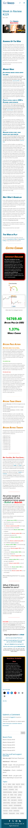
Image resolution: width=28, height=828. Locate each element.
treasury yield (12, 813)
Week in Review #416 (9, 745)
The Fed (10, 810)
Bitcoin (22, 784)
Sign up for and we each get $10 (13, 644)
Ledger (14, 465)
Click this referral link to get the (14, 646)
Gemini (20, 472)
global (4, 797)
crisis (16, 789)
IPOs (9, 800)
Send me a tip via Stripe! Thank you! (14, 638)
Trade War (5, 813)
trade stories (16, 810)
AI (6, 784)
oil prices (20, 800)
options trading (6, 802)
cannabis (16, 787)
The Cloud (5, 810)
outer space (13, 802)
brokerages (10, 787)
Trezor (20, 465)
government (13, 797)
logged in (12, 717)
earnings (15, 792)
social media (14, 808)
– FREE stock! (10, 761)
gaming (19, 794)
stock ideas (20, 808)
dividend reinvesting (7, 792)
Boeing (4, 787)
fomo (16, 794)
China (20, 787)
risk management (17, 805)
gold (8, 797)
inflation (5, 800)
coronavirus (11, 789)
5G (3, 784)
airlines (9, 784)
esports (5, 794)
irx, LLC (20, 823)
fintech (11, 794)
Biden (13, 784)
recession (5, 805)
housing (19, 797)
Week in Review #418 (9, 739)
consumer (5, 789)
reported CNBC (16, 80)
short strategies (6, 808)
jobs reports (14, 800)
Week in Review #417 (9, 742)
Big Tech (18, 784)
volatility (22, 813)
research (10, 805)
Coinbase (5, 473)
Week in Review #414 (9, 750)
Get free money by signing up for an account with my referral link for (14, 641)
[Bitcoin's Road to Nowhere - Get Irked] (14, 307)
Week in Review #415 (9, 747)
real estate (20, 802)
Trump (17, 813)
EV (8, 794)
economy (20, 792)
